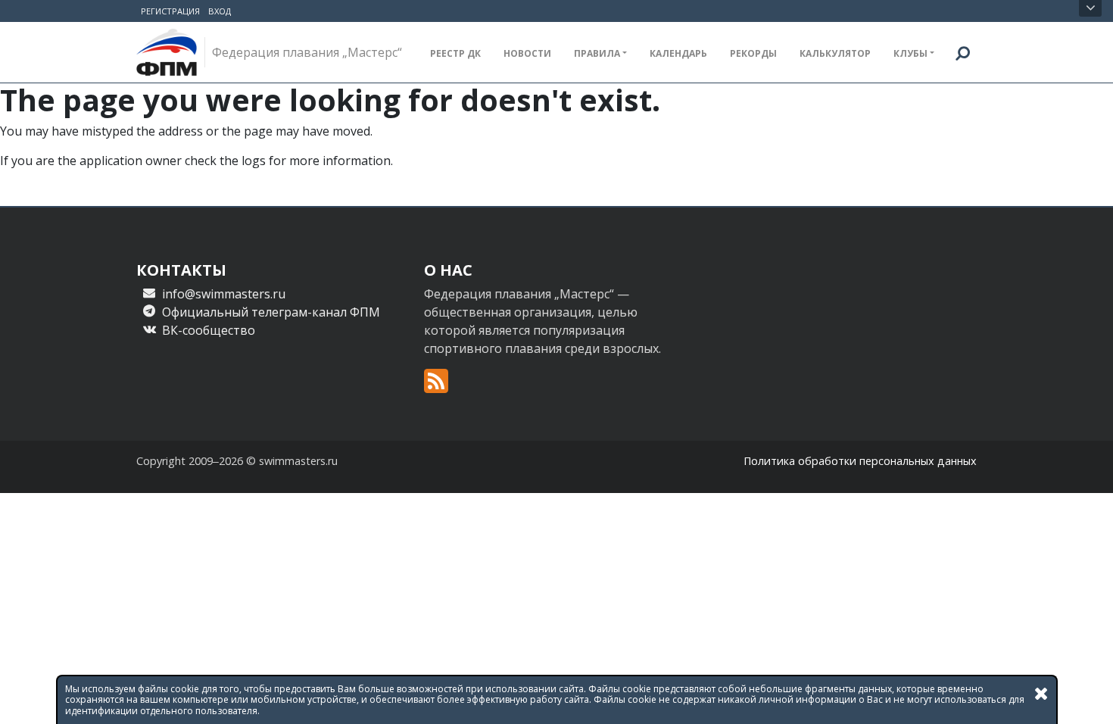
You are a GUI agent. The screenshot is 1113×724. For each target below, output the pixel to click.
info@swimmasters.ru (223, 294)
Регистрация (170, 11)
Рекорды (753, 53)
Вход (219, 11)
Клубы (910, 53)
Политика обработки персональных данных (860, 461)
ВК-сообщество (208, 330)
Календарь (678, 53)
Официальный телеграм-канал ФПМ (271, 312)
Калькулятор (835, 53)
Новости (527, 53)
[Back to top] (1086, 697)
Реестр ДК (455, 53)
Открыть (1090, 8)
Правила (597, 53)
